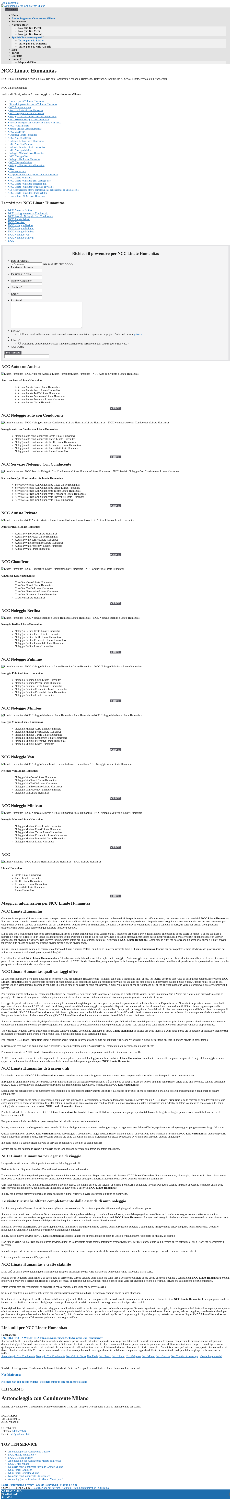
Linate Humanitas (17, 171)
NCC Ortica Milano (18, 1463)
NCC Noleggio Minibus (20, 150)
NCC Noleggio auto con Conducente (26, 113)
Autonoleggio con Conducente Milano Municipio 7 (35, 1479)
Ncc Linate (118, 1356)
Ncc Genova (163, 1356)
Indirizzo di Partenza (22, 267)
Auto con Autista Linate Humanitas (26, 110)
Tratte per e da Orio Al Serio (34, 46)
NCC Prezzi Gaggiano (20, 1469)
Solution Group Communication (79, 1487)
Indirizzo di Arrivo (21, 273)
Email (15, 293)
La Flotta (16, 55)
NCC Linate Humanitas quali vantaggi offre (30, 180)
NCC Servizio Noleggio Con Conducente (29, 119)
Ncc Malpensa (133, 1356)
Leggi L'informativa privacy (17, 1484)
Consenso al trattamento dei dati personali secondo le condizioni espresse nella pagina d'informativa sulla (82, 334)
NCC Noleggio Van (18, 156)
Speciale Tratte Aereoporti (26, 37)
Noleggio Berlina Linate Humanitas (26, 141)
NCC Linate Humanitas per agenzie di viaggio (31, 186)
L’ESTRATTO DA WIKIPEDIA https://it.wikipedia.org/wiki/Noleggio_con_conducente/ (51, 1338)
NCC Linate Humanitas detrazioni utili (28, 183)
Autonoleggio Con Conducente (18, 1356)
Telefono (16, 287)
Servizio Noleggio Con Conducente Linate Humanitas (35, 122)
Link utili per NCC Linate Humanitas (27, 196)
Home (14, 15)
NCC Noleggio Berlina (20, 138)
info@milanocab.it (20, 1434)
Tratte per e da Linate (30, 40)
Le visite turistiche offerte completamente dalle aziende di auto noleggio (44, 189)
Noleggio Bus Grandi (30, 34)
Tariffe (15, 52)
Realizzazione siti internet (46, 1487)
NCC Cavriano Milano (20, 1457)
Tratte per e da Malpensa (32, 43)
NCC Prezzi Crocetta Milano (23, 1472)
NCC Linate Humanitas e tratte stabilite (28, 193)
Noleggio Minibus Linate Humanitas (26, 153)
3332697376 (19, 1431)
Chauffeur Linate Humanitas (23, 134)
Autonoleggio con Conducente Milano (33, 18)
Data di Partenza (20, 260)
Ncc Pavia (92, 1356)
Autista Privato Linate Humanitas (25, 128)
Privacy (15, 330)
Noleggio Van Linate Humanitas (24, 159)
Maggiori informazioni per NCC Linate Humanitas (33, 174)
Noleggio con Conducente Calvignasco (29, 1476)
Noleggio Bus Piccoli (29, 27)
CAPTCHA (17, 346)
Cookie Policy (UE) (47, 1484)
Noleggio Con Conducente (50, 1356)
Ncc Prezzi (105, 1356)
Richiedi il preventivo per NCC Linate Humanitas (33, 104)
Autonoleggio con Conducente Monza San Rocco (34, 1460)
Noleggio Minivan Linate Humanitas (26, 165)
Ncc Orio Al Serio (76, 1356)
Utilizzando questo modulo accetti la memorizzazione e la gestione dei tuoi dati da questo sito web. (75, 343)
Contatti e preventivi (211, 1356)
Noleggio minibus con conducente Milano (63, 1381)
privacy (138, 334)
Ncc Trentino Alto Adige (184, 1356)
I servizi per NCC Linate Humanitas (26, 101)
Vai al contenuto (10, 2)
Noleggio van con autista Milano (19, 1381)
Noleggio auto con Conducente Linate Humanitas (32, 116)
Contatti (16, 59)
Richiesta (16, 300)
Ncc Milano (148, 1356)
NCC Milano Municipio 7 (22, 1454)
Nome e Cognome (21, 280)
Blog (14, 49)
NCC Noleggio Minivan (20, 162)
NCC (11, 168)
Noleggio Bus (19, 24)
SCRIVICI (115, 408)
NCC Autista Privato (19, 125)
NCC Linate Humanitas (20, 177)
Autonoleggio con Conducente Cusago (29, 1451)
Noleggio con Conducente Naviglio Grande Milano (35, 1466)
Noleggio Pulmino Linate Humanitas (27, 147)
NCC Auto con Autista (20, 107)
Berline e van (19, 21)
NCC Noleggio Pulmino (20, 144)
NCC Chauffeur (17, 131)
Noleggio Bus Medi (29, 31)
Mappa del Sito (27, 62)
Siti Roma (103, 1487)
